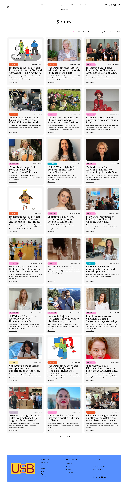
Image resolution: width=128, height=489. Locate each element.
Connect (86, 32)
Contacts (64, 9)
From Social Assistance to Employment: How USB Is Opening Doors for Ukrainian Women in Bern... (101, 221)
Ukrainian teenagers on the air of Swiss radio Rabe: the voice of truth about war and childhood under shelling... (102, 419)
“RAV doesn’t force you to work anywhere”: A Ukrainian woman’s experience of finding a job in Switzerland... (25, 321)
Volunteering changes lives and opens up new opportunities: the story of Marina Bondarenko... (24, 370)
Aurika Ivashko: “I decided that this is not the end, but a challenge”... (63, 418)
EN (8, 7)
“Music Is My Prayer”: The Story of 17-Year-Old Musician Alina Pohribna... (23, 169)
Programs (61, 5)
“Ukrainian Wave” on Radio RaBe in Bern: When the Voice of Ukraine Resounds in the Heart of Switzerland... (25, 121)
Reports (83, 5)
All (73, 32)
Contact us (69, 472)
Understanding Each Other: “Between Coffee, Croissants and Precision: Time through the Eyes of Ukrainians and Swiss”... (25, 222)
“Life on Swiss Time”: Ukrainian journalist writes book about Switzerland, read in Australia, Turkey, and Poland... (102, 371)
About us (69, 463)
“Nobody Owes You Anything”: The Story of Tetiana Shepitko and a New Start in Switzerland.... (101, 171)
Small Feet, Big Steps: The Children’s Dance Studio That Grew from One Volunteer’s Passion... (25, 270)
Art (79, 32)
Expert (94, 32)
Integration (103, 32)
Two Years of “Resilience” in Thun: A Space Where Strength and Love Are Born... (64, 120)
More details (13, 82)
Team (52, 5)
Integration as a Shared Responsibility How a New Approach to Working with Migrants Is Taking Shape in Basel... (101, 73)
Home (43, 5)
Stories (74, 5)
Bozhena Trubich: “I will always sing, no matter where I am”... (102, 120)
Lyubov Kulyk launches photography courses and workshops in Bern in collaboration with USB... (100, 270)
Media (112, 32)
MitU (118, 32)
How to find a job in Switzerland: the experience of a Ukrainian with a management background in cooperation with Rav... (63, 321)
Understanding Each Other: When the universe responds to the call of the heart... (64, 70)
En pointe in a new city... (61, 267)
